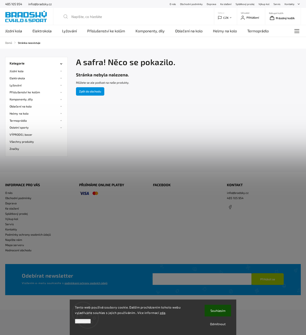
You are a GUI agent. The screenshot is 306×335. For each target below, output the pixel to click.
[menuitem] (16, 31)
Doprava (211, 4)
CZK (226, 17)
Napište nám (13, 239)
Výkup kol (264, 4)
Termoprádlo (18, 120)
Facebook (230, 207)
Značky (14, 148)
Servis (277, 4)
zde (162, 313)
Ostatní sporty (19, 127)
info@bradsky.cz (238, 193)
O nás (173, 4)
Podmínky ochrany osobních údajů (28, 234)
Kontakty (289, 4)
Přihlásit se (267, 279)
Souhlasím (217, 310)
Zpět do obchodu (90, 91)
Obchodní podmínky (191, 4)
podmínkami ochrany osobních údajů (86, 283)
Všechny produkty (22, 141)
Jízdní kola (17, 71)
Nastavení (83, 321)
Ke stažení (225, 4)
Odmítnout (218, 324)
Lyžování (16, 85)
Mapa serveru (14, 245)
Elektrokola (17, 78)
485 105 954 (235, 198)
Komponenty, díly (21, 99)
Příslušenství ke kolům (25, 92)
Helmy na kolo (19, 113)
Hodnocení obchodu (18, 250)
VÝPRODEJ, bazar (21, 134)
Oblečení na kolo (21, 106)
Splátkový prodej (245, 4)
